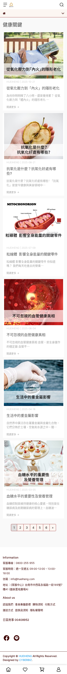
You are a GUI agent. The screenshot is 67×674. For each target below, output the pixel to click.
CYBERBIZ (25, 660)
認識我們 (8, 604)
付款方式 (50, 604)
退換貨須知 (21, 610)
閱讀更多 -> (13, 107)
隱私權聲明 (36, 610)
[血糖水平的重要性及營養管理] (33, 463)
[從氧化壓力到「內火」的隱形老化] (33, 55)
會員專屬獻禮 (23, 604)
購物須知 (38, 604)
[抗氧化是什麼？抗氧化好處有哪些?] (33, 136)
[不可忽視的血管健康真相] (33, 302)
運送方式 (8, 610)
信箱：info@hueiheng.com (19, 579)
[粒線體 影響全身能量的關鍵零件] (33, 221)
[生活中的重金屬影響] (33, 383)
